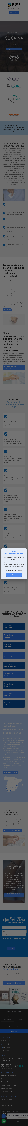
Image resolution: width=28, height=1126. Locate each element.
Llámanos (15, 575)
